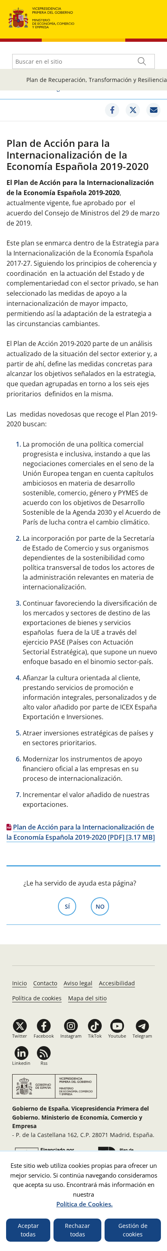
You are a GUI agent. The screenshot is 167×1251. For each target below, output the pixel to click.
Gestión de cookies (133, 1230)
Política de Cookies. (84, 1204)
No (102, 906)
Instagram (70, 1036)
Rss (44, 1063)
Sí (70, 906)
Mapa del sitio (87, 998)
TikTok (95, 1036)
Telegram (142, 1036)
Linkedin (21, 1063)
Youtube (117, 1036)
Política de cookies (37, 998)
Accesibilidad (117, 983)
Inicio (19, 983)
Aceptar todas (28, 1230)
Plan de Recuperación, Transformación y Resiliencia (96, 80)
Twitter (19, 1036)
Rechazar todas (77, 1230)
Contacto (45, 983)
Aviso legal (78, 983)
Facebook (44, 1036)
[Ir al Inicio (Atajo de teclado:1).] (41, 17)
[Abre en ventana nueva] (112, 110)
